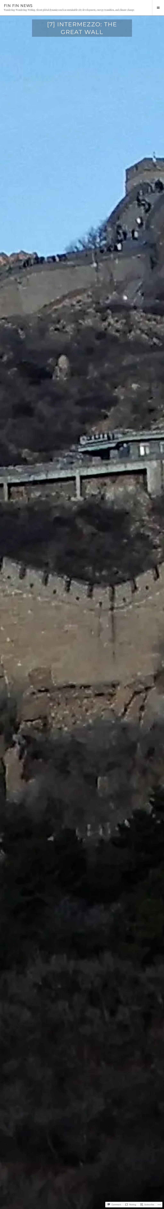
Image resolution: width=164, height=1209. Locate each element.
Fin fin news (18, 6)
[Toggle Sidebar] (158, 7)
